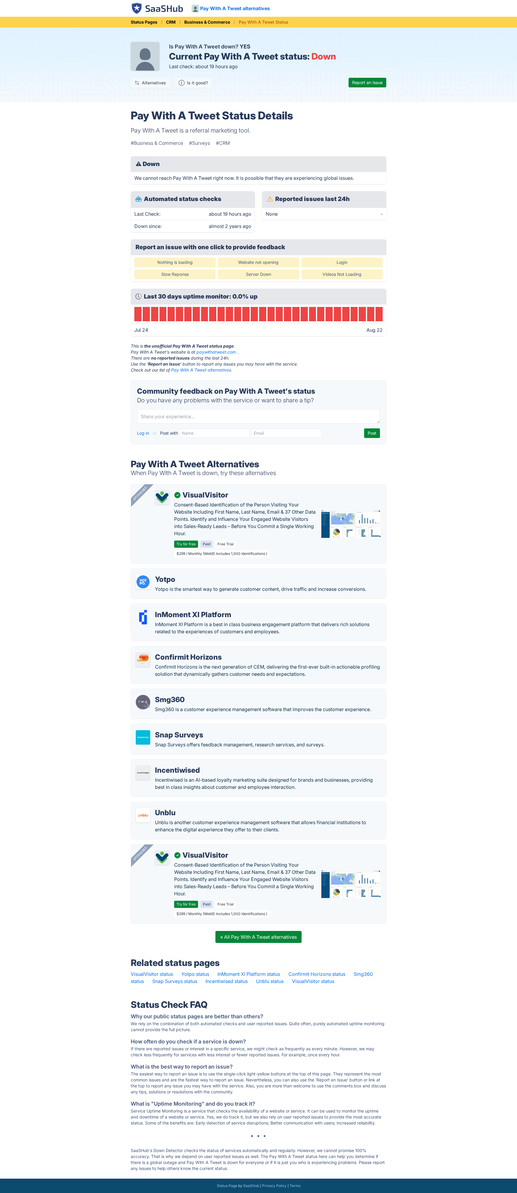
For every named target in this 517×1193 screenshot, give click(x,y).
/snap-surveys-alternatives (166, 728)
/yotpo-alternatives (157, 572)
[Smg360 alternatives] (143, 702)
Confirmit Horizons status (316, 974)
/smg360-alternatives (160, 693)
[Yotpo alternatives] (143, 582)
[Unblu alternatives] (143, 815)
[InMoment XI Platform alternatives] (143, 617)
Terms (295, 1185)
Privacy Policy (274, 1185)
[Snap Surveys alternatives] (143, 737)
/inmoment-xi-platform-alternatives (175, 608)
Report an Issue (367, 82)
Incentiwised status (227, 981)
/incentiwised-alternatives (164, 763)
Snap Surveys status (174, 981)
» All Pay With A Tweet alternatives (258, 937)
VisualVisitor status (152, 974)
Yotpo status (195, 974)
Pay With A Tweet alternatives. (201, 369)
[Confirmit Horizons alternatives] (143, 659)
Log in (143, 433)
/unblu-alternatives (156, 806)
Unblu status (270, 981)
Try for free (186, 544)
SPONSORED (140, 493)
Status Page (227, 1185)
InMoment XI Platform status (249, 974)
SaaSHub (251, 1185)
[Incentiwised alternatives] (143, 773)
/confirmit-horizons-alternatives (171, 650)
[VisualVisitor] (162, 497)
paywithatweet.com (216, 351)
